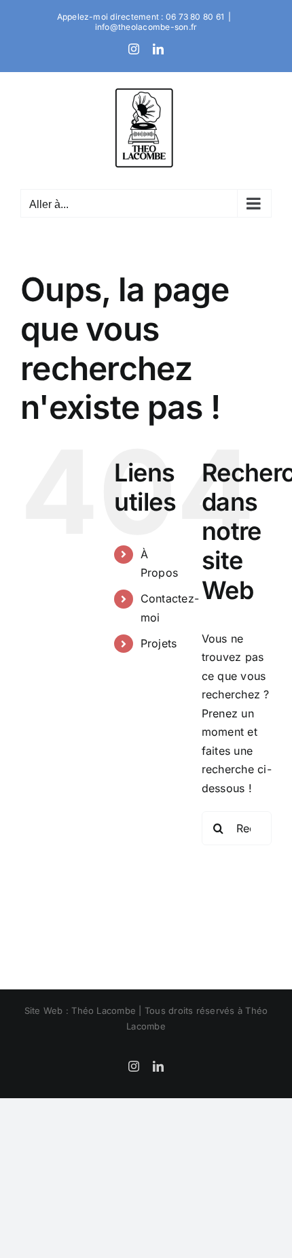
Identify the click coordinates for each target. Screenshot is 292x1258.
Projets (159, 643)
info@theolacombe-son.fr (146, 27)
